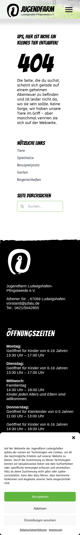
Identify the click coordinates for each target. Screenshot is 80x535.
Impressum (55, 529)
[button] (73, 438)
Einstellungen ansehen (40, 520)
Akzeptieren (40, 496)
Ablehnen (40, 508)
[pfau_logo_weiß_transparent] (19, 249)
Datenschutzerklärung (33, 529)
